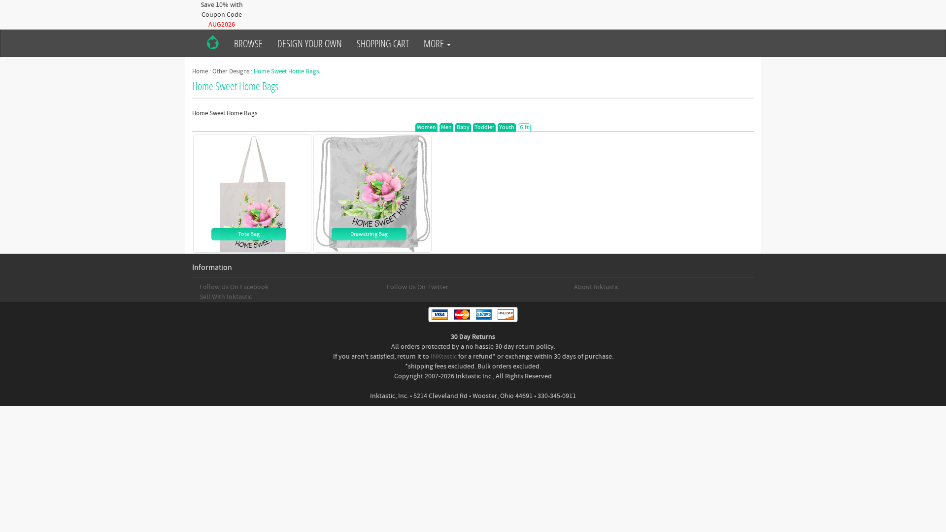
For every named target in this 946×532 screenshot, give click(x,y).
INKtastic (444, 356)
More (435, 43)
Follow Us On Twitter (417, 287)
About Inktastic (596, 287)
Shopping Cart (383, 43)
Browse (248, 43)
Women (426, 127)
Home (200, 71)
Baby (463, 127)
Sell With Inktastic (226, 297)
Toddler (484, 127)
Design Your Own (309, 43)
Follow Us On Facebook (234, 287)
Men (446, 127)
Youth (506, 127)
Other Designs (230, 71)
